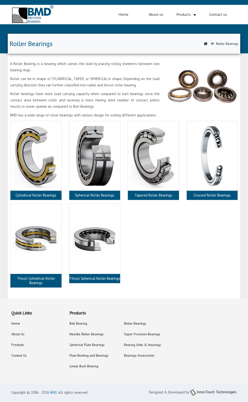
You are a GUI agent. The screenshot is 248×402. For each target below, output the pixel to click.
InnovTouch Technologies (217, 392)
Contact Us (19, 355)
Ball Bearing (78, 323)
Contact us (218, 14)
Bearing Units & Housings (142, 345)
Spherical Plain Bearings (87, 345)
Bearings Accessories (139, 355)
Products (183, 14)
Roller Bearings (135, 323)
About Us (17, 334)
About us (156, 14)
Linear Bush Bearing (84, 366)
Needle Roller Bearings (87, 334)
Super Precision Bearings (142, 334)
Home (123, 14)
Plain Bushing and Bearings (89, 355)
